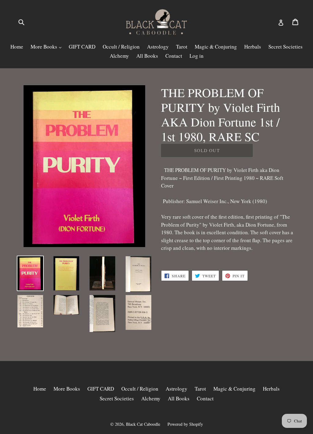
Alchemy (119, 55)
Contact (173, 55)
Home (16, 46)
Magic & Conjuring (216, 46)
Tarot (181, 46)
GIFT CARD (82, 46)
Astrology (158, 46)
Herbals (252, 46)
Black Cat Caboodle (143, 424)
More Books (44, 46)
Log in (197, 55)
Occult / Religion (121, 46)
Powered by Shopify (185, 424)
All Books (147, 55)
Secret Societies (285, 46)
